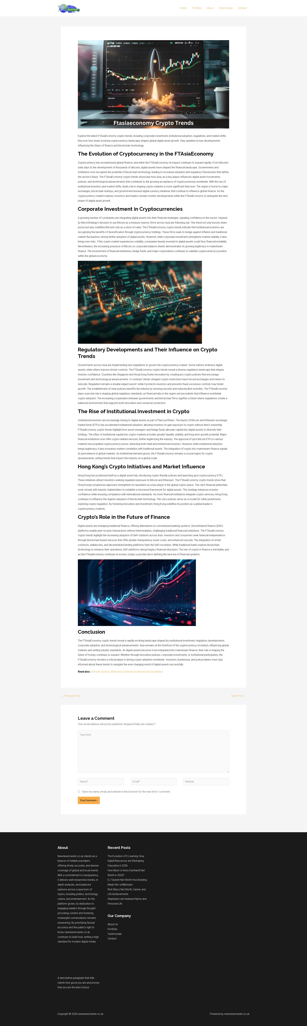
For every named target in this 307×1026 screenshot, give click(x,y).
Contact (242, 8)
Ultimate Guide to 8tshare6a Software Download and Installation (127, 671)
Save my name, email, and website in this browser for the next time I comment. (126, 791)
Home (183, 8)
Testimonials (226, 8)
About (210, 8)
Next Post (239, 695)
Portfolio (197, 8)
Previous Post (70, 695)
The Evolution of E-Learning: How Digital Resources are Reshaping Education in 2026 (126, 861)
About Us (113, 924)
